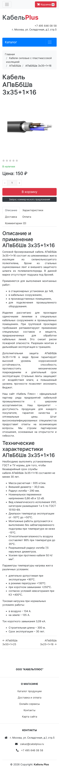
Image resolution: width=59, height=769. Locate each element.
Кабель (20, 17)
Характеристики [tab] (32, 210)
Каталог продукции (29, 691)
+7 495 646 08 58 (46, 25)
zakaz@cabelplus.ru (32, 744)
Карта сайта (29, 716)
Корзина (47, 4)
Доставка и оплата (29, 697)
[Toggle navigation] (7, 4)
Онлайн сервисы (29, 703)
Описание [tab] (11, 210)
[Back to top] (52, 754)
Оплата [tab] (26, 216)
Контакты (29, 710)
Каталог (11, 42)
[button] (29, 199)
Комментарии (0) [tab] (15, 223)
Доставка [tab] (11, 216)
